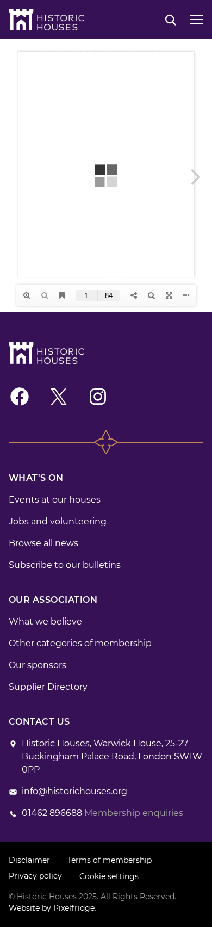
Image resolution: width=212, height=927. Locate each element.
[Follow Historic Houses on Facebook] (19, 396)
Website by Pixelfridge (52, 908)
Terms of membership (109, 860)
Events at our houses (55, 500)
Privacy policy (35, 876)
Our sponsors (37, 665)
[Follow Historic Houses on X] (59, 396)
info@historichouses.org (74, 791)
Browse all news (43, 543)
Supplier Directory (48, 687)
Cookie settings (109, 876)
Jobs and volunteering (58, 521)
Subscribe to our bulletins (65, 565)
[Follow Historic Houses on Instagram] (98, 396)
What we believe (45, 621)
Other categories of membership (80, 643)
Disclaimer (29, 860)
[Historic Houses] (46, 19)
